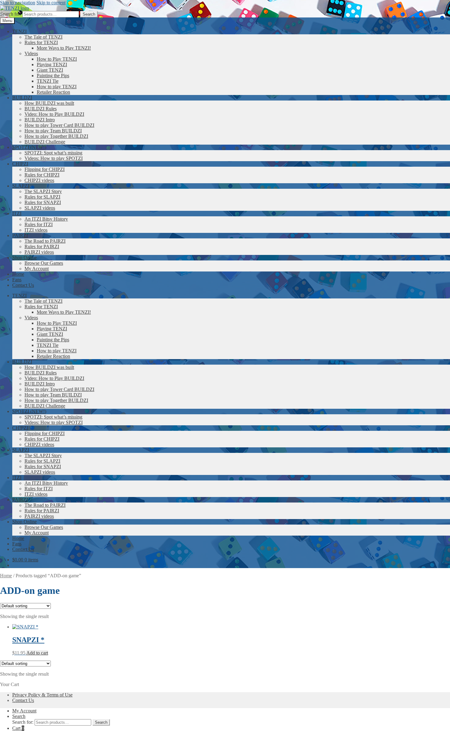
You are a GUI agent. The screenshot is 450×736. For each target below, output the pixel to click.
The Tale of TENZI (43, 37)
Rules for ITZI (38, 224)
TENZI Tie (47, 81)
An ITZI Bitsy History (46, 219)
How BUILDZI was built (49, 103)
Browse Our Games (43, 263)
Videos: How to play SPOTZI (53, 158)
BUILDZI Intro (39, 119)
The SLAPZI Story (43, 191)
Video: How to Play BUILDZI (54, 114)
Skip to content (51, 2)
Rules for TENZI (41, 42)
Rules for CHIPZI (41, 174)
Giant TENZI (50, 70)
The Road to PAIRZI (45, 241)
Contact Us (23, 285)
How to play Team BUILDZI (53, 130)
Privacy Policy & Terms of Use (42, 694)
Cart (18, 728)
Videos (31, 53)
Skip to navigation (17, 2)
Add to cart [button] (37, 652)
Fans (16, 279)
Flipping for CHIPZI (44, 169)
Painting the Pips (53, 75)
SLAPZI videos (39, 208)
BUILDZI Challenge (44, 141)
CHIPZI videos (39, 180)
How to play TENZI (57, 86)
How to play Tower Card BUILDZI (59, 125)
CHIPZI (20, 163)
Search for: (10, 14)
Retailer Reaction (53, 92)
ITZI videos (35, 230)
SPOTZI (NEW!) (29, 147)
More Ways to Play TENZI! (64, 48)
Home (18, 274)
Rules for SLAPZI (42, 196)
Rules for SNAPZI (42, 202)
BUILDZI (22, 97)
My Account (36, 268)
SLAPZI (20, 185)
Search (89, 14)
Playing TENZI (52, 64)
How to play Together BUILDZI (56, 136)
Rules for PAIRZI (41, 246)
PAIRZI (20, 235)
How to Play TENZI (57, 59)
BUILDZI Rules (40, 108)
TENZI (19, 31)
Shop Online (24, 257)
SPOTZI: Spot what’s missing (53, 152)
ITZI (16, 213)
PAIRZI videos (39, 252)
